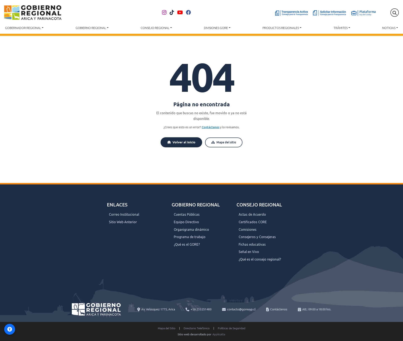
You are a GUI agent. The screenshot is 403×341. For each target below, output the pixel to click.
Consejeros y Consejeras (257, 237)
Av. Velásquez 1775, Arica (158, 309)
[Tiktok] (172, 13)
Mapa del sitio (226, 142)
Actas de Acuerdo (252, 214)
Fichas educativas (252, 244)
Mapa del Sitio (166, 328)
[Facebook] (188, 13)
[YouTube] (180, 13)
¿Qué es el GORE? (187, 244)
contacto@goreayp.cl (241, 309)
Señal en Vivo (249, 252)
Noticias (388, 28)
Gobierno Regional (91, 28)
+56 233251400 (201, 309)
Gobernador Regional (23, 28)
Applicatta (218, 334)
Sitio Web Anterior (123, 222)
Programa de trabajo (189, 237)
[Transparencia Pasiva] (329, 13)
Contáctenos (278, 309)
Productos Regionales (281, 28)
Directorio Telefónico (197, 328)
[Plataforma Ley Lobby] (363, 13)
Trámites (341, 28)
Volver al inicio (184, 142)
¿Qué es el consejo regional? (260, 259)
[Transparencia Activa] (291, 13)
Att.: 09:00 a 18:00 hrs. (316, 309)
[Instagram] (164, 13)
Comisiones (247, 229)
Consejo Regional (155, 28)
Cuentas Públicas (187, 214)
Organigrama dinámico (191, 229)
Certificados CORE (253, 222)
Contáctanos (210, 127)
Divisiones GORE (216, 28)
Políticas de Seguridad (231, 328)
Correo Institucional (124, 214)
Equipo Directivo (186, 222)
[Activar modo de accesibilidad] (9, 329)
